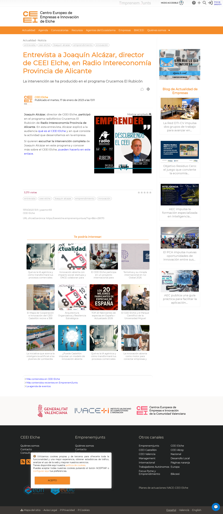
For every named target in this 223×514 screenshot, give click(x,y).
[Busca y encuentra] (204, 2)
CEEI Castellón (148, 450)
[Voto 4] (147, 192)
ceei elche (44, 45)
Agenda (43, 30)
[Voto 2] (141, 192)
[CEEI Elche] (50, 25)
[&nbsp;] (179, 64)
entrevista (29, 45)
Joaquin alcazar (61, 45)
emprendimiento (83, 45)
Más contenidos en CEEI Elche (43, 379)
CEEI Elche (41, 97)
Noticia (42, 40)
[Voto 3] (144, 192)
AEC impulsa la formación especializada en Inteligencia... (179, 212)
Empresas (125, 30)
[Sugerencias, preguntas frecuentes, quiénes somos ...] (194, 2)
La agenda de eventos (38, 386)
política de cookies (75, 465)
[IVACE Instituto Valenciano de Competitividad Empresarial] (84, 410)
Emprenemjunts (90, 437)
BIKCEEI (139, 30)
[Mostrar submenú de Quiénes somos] (169, 30)
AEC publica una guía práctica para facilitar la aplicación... (180, 298)
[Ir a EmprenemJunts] (135, 4)
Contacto (26, 449)
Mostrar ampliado (138, 114)
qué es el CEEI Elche (52, 131)
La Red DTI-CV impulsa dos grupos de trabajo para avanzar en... (179, 126)
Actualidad (28, 30)
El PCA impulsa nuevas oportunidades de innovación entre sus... (179, 255)
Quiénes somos (156, 30)
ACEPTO (52, 480)
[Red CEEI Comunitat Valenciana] (161, 414)
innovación (102, 45)
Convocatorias (59, 30)
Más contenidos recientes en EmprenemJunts (52, 382)
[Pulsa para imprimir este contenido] (148, 89)
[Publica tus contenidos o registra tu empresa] (199, 2)
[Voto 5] (150, 192)
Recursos (77, 30)
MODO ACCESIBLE (169, 3)
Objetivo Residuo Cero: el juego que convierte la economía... (179, 169)
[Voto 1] (139, 192)
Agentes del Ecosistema (100, 30)
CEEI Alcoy (177, 450)
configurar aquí (41, 471)
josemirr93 (46, 210)
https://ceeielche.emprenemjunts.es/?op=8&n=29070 (75, 218)
